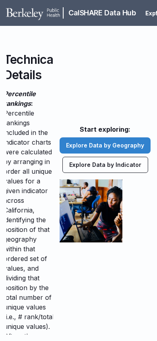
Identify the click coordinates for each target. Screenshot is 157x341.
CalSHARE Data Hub (102, 12)
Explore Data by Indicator (105, 164)
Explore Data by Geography (105, 145)
